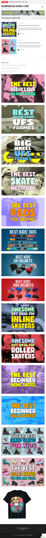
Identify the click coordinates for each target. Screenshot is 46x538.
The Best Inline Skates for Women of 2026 (29, 43)
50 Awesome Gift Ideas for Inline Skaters (28, 25)
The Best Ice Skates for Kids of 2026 (9, 71)
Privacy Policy (30, 535)
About (18, 528)
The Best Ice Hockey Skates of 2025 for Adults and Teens (13, 65)
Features (5, 2)
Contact (23, 529)
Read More (22, 33)
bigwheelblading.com (15, 6)
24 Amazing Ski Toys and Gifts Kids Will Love (19, 2)
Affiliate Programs (24, 528)
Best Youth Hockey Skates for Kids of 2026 (10, 68)
